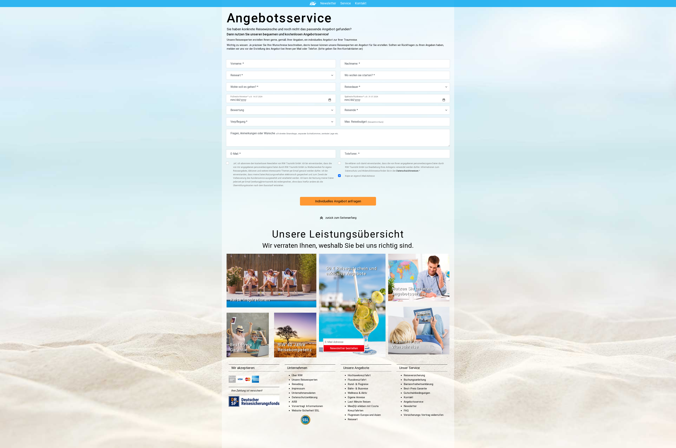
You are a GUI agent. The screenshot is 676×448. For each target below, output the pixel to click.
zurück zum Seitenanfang (338, 217)
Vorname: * (237, 63)
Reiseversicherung (414, 375)
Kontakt (408, 397)
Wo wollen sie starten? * (360, 75)
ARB (294, 401)
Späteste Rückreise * (361, 96)
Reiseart (353, 419)
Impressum (298, 388)
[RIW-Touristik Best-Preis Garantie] (248, 334)
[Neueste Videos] (271, 280)
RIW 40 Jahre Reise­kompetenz (295, 347)
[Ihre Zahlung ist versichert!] (254, 401)
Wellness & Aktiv (357, 393)
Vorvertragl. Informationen (307, 406)
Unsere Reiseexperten (304, 379)
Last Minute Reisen (359, 401)
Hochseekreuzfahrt (359, 375)
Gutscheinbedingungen (417, 393)
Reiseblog (297, 384)
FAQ (406, 410)
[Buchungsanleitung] (418, 330)
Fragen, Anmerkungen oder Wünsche (284, 133)
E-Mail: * (235, 153)
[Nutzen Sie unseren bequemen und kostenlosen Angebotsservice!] (418, 277)
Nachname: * (352, 63)
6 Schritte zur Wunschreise (406, 344)
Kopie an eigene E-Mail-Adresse (360, 176)
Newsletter (410, 406)
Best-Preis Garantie (241, 347)
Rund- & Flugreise (358, 384)
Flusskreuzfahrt (357, 379)
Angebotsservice (413, 401)
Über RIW (297, 375)
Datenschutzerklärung (304, 397)
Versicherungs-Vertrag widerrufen (423, 415)
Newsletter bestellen (344, 348)
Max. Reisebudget (364, 121)
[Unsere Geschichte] (295, 334)
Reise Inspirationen (250, 299)
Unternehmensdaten (303, 393)
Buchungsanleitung (415, 379)
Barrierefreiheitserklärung (418, 384)
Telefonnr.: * (352, 153)
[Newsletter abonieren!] (352, 305)
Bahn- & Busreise (358, 388)
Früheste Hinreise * (246, 96)
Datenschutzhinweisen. (407, 171)
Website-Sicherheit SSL (305, 410)
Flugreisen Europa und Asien (364, 415)
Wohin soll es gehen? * (244, 87)
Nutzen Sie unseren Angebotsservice (412, 291)
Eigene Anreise (356, 397)
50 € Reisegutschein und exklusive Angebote (351, 271)
